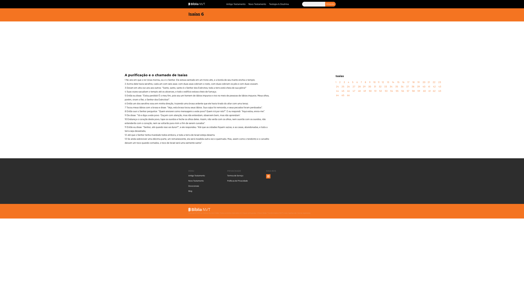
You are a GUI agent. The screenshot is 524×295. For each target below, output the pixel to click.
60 (424, 91)
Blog (190, 191)
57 (408, 91)
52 (380, 91)
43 (439, 86)
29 (364, 86)
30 (369, 86)
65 (343, 95)
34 (391, 86)
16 (403, 82)
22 (434, 82)
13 (388, 82)
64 (337, 95)
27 (354, 86)
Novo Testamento (257, 4)
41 (429, 86)
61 (429, 91)
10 (374, 82)
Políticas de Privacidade (237, 181)
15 (398, 82)
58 (413, 91)
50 (370, 91)
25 (343, 86)
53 (386, 91)
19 (418, 82)
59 (418, 91)
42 (434, 86)
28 (359, 86)
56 (402, 91)
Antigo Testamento (235, 4)
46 (348, 91)
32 (380, 86)
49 (364, 91)
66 (348, 95)
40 (424, 86)
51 (375, 91)
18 (413, 82)
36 (402, 86)
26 (348, 86)
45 (343, 91)
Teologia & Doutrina (279, 4)
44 (337, 91)
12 (383, 82)
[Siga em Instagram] (268, 176)
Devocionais (193, 186)
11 (378, 82)
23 (439, 82)
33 (385, 86)
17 (408, 82)
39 (418, 86)
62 (434, 91)
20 (424, 82)
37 (407, 86)
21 (429, 82)
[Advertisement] (262, 42)
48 (359, 91)
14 (393, 82)
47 (354, 91)
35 (396, 86)
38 (413, 86)
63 (439, 91)
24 (337, 86)
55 (397, 91)
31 (375, 86)
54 (391, 91)
